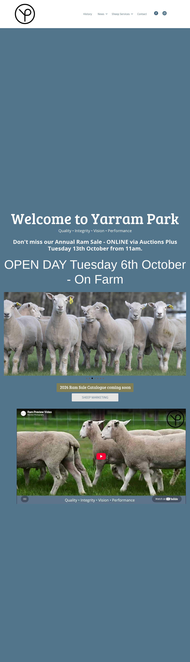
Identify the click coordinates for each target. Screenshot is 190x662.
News (101, 14)
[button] (106, 14)
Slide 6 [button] (100, 378)
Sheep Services (121, 14)
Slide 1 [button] (86, 378)
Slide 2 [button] (89, 378)
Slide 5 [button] (97, 378)
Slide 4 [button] (95, 378)
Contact (142, 14)
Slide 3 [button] (92, 378)
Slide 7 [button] (103, 378)
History (87, 14)
